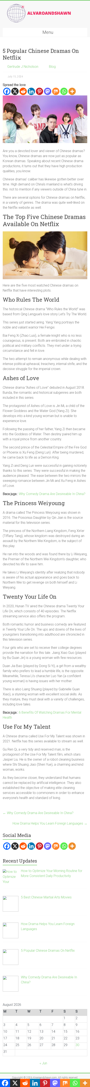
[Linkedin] (31, 91)
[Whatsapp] (64, 91)
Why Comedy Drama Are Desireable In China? (52, 494)
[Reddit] (23, 91)
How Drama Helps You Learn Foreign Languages (50, 823)
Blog (52, 67)
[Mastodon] (47, 91)
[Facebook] (6, 91)
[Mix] (55, 91)
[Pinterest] (39, 91)
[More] (72, 91)
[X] (15, 91)
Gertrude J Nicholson (22, 67)
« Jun (43, 1063)
